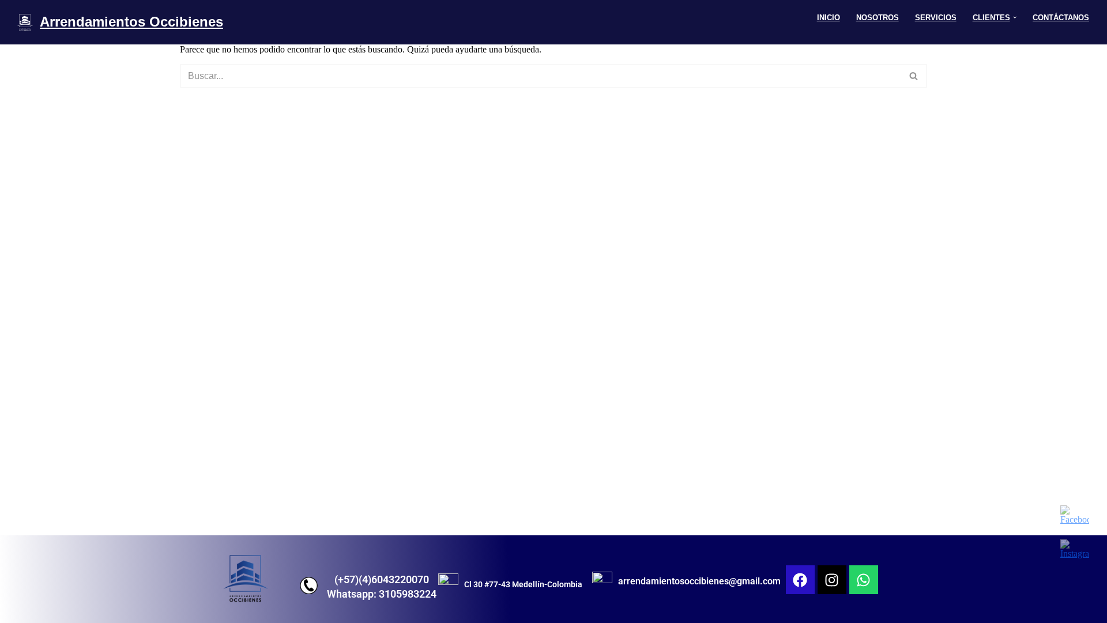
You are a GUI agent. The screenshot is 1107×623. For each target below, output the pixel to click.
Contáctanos (1061, 17)
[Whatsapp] (863, 579)
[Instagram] (832, 579)
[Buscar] (914, 76)
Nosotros (877, 17)
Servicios (936, 17)
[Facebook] (800, 579)
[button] (1014, 17)
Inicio (828, 17)
